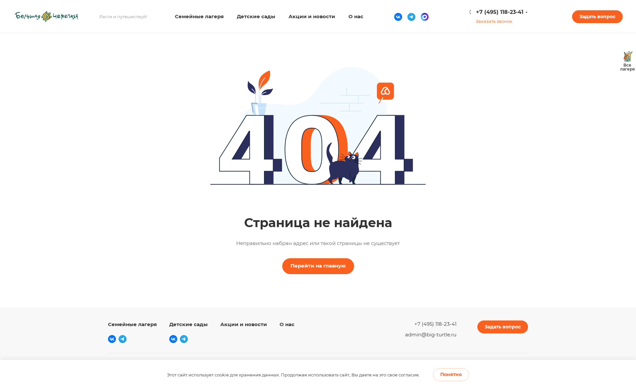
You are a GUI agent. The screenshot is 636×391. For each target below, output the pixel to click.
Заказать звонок (494, 21)
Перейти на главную (318, 266)
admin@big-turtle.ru (430, 334)
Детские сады (188, 324)
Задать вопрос (597, 17)
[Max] (425, 17)
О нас (287, 324)
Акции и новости (243, 324)
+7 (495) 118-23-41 (499, 12)
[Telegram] (411, 17)
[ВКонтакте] (398, 17)
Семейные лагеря (132, 324)
